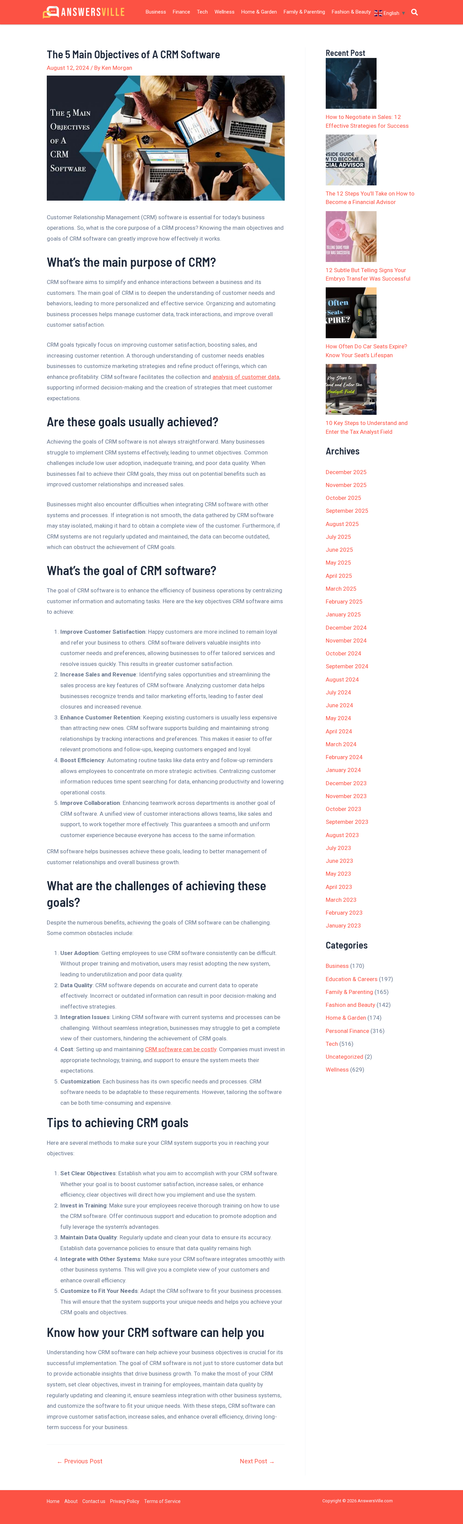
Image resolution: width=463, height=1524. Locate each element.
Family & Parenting (304, 12)
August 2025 (342, 524)
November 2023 (346, 796)
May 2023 (338, 873)
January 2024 (343, 770)
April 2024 (339, 731)
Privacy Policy (124, 1501)
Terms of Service (162, 1501)
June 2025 (339, 549)
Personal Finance (347, 1031)
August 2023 (342, 835)
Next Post (257, 1461)
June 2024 (339, 705)
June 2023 (339, 860)
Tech (202, 12)
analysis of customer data (246, 376)
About (71, 1501)
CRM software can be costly (180, 1049)
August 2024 (342, 679)
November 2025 (346, 485)
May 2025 (338, 562)
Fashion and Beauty (350, 1004)
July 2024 (338, 692)
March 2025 (341, 588)
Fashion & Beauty (351, 12)
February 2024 (344, 757)
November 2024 (346, 640)
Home (53, 1501)
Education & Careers (352, 979)
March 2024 (341, 744)
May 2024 (338, 718)
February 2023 (344, 912)
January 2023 (343, 925)
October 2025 (343, 497)
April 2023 (339, 886)
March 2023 (341, 899)
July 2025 (338, 536)
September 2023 (347, 821)
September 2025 (347, 510)
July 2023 (338, 848)
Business (156, 12)
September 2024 (347, 666)
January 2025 (343, 614)
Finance (181, 12)
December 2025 (346, 472)
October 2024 (343, 653)
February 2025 (344, 601)
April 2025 (339, 575)
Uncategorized (344, 1056)
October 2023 (343, 809)
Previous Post (79, 1461)
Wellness (225, 12)
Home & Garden (259, 12)
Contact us (93, 1501)
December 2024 (346, 627)
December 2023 (346, 783)
